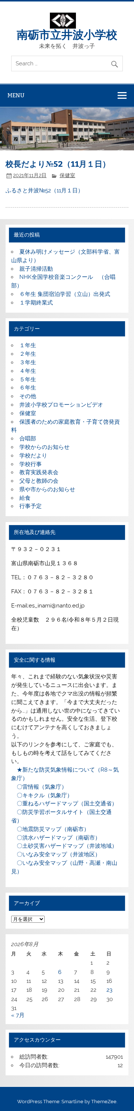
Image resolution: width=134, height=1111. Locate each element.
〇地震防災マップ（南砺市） (50, 829)
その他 (27, 396)
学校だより (33, 455)
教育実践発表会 (38, 472)
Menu (16, 95)
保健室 (67, 175)
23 (109, 990)
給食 (25, 498)
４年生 (27, 371)
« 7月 (18, 1015)
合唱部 (27, 438)
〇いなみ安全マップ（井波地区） (55, 854)
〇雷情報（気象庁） (39, 786)
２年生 (27, 354)
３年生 (27, 362)
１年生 (27, 345)
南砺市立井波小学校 (67, 34)
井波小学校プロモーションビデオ (61, 404)
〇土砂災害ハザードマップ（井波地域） (64, 846)
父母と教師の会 (38, 481)
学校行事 (30, 464)
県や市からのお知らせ (47, 489)
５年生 (27, 379)
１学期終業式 (36, 302)
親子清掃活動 (36, 268)
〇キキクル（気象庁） (42, 795)
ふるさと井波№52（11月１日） (44, 190)
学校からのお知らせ (44, 447)
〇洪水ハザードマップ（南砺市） (55, 837)
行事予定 (30, 506)
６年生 (27, 387)
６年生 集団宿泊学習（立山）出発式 (64, 294)
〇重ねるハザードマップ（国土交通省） (64, 803)
